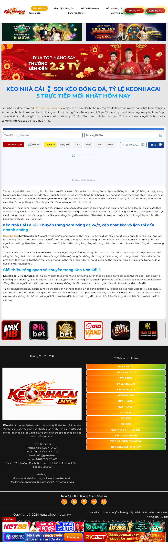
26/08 (77, 144)
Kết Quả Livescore (90, 8)
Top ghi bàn (35, 13)
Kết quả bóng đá (114, 8)
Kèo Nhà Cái (10, 235)
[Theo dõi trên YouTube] (84, 502)
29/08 (110, 144)
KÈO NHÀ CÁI (39, 8)
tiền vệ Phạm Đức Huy (93, 496)
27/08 (88, 144)
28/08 (99, 144)
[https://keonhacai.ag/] (14, 11)
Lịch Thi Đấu (117, 13)
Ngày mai (65, 144)
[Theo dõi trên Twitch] (104, 502)
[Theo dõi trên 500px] (94, 502)
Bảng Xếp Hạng (76, 13)
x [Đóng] (9, 519)
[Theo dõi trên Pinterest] (74, 502)
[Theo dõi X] (64, 502)
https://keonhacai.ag (47, 108)
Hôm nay (50, 144)
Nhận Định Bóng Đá (64, 8)
